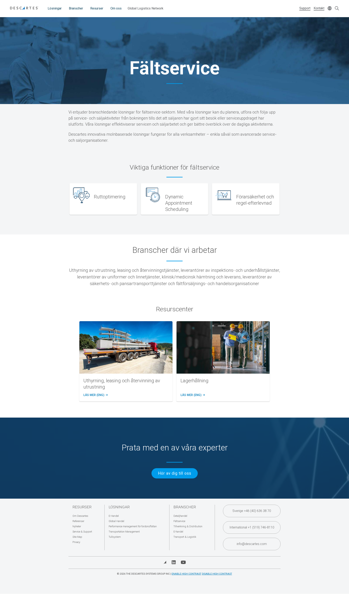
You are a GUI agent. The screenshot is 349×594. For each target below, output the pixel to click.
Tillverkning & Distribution (187, 526)
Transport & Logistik (184, 536)
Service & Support (82, 531)
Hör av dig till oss (174, 473)
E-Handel (114, 515)
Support (304, 8)
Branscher (76, 8)
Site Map (77, 536)
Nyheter (77, 526)
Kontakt (319, 8)
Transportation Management (124, 531)
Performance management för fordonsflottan (133, 526)
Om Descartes (80, 515)
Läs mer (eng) (94, 395)
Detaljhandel (180, 515)
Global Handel (116, 521)
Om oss (116, 8)
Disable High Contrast (217, 573)
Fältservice (179, 521)
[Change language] (330, 8)
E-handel (178, 531)
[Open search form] (337, 8)
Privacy (76, 542)
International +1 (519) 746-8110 (251, 527)
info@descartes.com (252, 544)
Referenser (78, 521)
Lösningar (55, 8)
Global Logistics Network (145, 8)
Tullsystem (115, 536)
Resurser (96, 8)
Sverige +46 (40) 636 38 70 (251, 511)
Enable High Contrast (186, 573)
